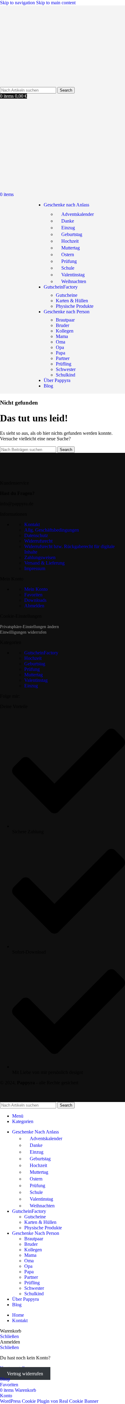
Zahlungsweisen (40, 557)
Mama (62, 336)
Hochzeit (70, 241)
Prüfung (69, 261)
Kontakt (32, 524)
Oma (60, 341)
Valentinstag (73, 274)
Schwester (66, 369)
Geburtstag (71, 234)
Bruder (62, 325)
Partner (62, 358)
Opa (60, 347)
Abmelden (34, 605)
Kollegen (64, 330)
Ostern (67, 254)
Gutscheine (66, 295)
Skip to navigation (18, 2)
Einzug (68, 227)
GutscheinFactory (41, 652)
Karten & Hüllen (72, 300)
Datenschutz (36, 535)
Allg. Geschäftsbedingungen (51, 530)
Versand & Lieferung (44, 563)
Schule (67, 268)
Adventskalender (77, 214)
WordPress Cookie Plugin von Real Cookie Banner (49, 1401)
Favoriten (33, 594)
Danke (67, 221)
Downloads (35, 600)
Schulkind (65, 374)
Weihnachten (73, 281)
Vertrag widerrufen (25, 1373)
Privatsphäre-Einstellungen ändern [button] (29, 626)
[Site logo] (32, 84)
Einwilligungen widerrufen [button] (23, 632)
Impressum (34, 568)
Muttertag (70, 247)
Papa (60, 352)
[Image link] (38, 472)
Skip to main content (56, 2)
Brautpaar (65, 319)
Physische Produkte (74, 306)
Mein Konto (36, 589)
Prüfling (63, 363)
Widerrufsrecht (38, 541)
